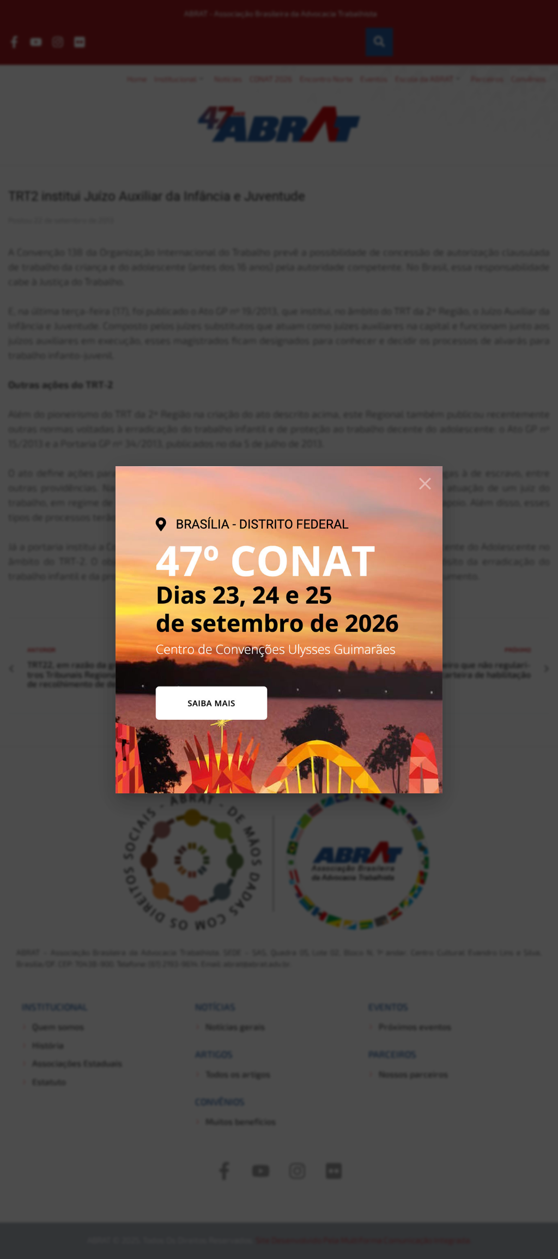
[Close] (425, 484)
